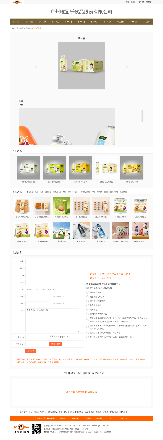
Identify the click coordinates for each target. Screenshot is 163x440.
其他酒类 (123, 192)
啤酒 (93, 192)
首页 (127, 2)
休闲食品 (29, 192)
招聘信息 (81, 21)
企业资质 (107, 21)
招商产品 (55, 21)
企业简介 (29, 21)
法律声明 (87, 418)
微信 (22, 282)
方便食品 (48, 192)
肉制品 (74, 192)
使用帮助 (141, 2)
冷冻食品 (82, 192)
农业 (64, 192)
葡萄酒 (99, 192)
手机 (22, 268)
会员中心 (134, 2)
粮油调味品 (57, 192)
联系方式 (146, 21)
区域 (22, 289)
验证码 (21, 337)
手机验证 (20, 344)
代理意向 (120, 21)
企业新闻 (42, 21)
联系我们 (149, 2)
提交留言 (31, 351)
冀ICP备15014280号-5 (78, 432)
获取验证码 (55, 344)
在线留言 (133, 21)
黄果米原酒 (114, 192)
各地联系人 (51, 418)
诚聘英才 (63, 418)
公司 (22, 304)
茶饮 (69, 192)
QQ (22, 275)
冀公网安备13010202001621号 (58, 432)
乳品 (41, 192)
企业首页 (16, 21)
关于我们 (38, 418)
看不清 (62, 337)
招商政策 (94, 21)
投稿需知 (124, 418)
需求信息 (68, 21)
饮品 (36, 192)
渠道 (22, 297)
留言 (22, 311)
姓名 (22, 261)
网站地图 (75, 418)
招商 (27, 28)
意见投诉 (111, 418)
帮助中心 (99, 418)
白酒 (89, 192)
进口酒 (106, 192)
